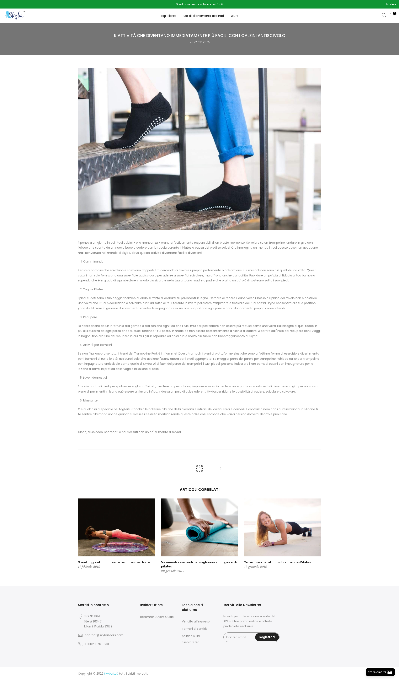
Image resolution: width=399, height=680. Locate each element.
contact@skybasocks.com (104, 635)
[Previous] (82, 536)
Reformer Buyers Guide (157, 617)
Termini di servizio (195, 629)
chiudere (10, 4)
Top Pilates (168, 16)
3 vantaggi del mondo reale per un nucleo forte (114, 562)
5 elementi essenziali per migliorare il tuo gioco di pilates (199, 564)
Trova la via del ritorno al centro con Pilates (277, 562)
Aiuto (235, 16)
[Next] (317, 536)
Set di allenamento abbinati (203, 16)
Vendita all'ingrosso (196, 621)
